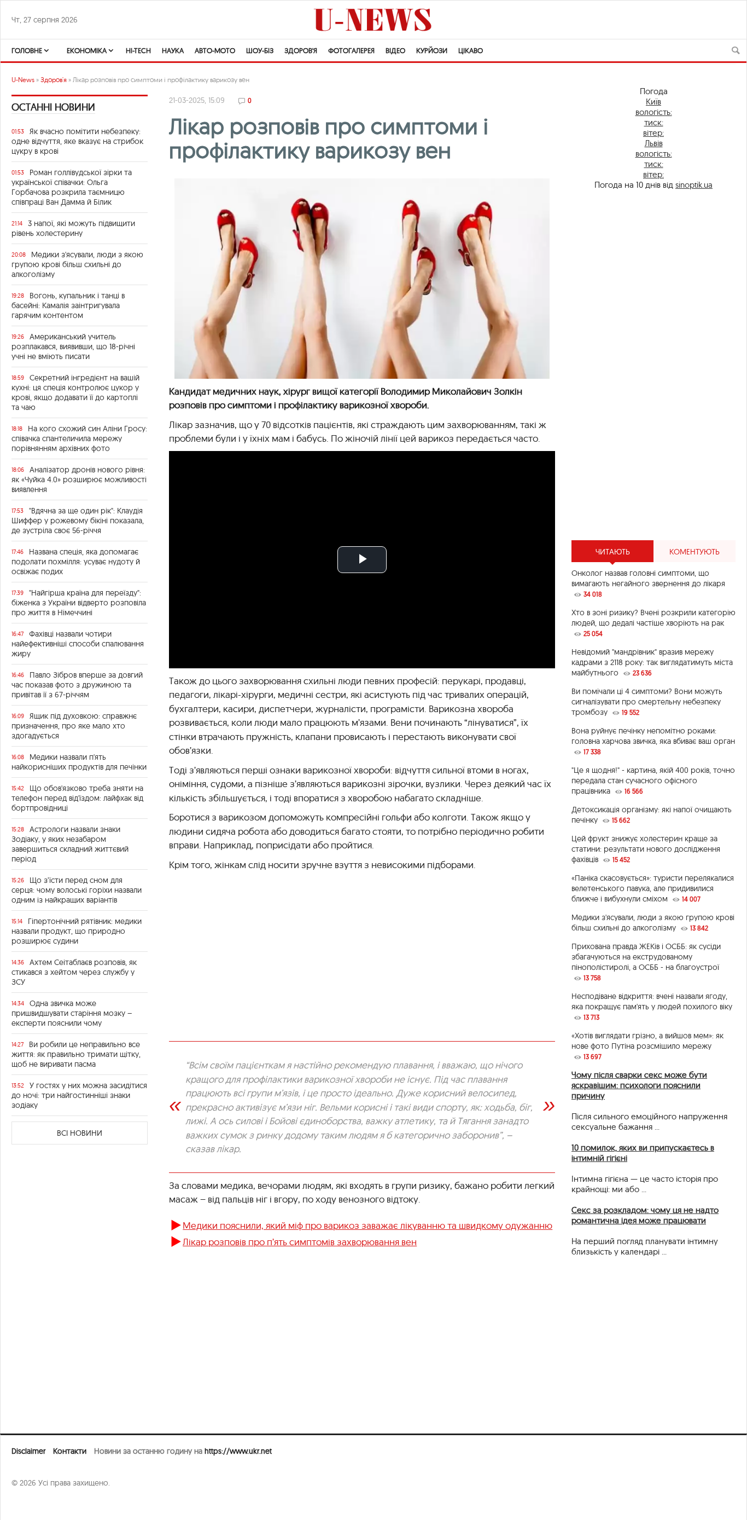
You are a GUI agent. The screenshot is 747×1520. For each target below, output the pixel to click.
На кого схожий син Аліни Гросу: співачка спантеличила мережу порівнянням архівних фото (79, 438)
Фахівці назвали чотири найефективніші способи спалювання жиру (77, 643)
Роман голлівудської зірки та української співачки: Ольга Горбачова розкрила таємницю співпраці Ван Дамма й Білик (71, 187)
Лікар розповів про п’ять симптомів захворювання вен (300, 1241)
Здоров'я (300, 50)
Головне (26, 50)
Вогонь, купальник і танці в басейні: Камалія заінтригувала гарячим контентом (68, 305)
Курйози (431, 50)
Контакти (69, 1451)
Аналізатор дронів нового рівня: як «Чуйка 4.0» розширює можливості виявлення (79, 479)
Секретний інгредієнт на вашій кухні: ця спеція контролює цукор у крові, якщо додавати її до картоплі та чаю (75, 392)
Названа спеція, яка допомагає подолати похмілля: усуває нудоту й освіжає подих (75, 561)
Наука (173, 50)
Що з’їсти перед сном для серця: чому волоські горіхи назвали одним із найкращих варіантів (76, 890)
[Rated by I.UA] (35, 1504)
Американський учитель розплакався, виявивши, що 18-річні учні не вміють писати (73, 346)
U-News (22, 80)
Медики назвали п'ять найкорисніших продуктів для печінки (79, 762)
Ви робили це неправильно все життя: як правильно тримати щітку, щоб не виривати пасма (76, 1054)
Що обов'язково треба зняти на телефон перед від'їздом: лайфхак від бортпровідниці (77, 798)
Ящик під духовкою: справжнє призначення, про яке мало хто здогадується (74, 726)
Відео (395, 50)
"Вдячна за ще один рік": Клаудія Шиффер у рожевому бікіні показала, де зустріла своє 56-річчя (77, 520)
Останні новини (53, 107)
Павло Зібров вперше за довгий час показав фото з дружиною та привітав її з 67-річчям (77, 685)
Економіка (87, 50)
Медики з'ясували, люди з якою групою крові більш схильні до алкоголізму (77, 264)
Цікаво (470, 50)
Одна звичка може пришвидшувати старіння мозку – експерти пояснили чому (71, 1013)
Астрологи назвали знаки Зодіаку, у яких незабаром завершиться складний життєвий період (70, 844)
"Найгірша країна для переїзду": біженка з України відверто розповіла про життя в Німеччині (78, 602)
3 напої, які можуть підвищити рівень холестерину (73, 228)
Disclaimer (28, 1451)
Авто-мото (215, 50)
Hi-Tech (138, 50)
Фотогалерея (351, 50)
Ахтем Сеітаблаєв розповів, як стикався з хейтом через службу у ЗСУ (74, 972)
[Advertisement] (653, 365)
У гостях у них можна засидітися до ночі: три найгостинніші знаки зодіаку (79, 1095)
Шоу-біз (259, 50)
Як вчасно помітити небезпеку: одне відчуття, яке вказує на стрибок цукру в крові (77, 141)
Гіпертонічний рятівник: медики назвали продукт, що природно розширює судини (76, 931)
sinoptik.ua (694, 185)
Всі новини (79, 1133)
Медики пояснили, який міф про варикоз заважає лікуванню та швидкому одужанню (367, 1225)
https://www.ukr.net (238, 1451)
